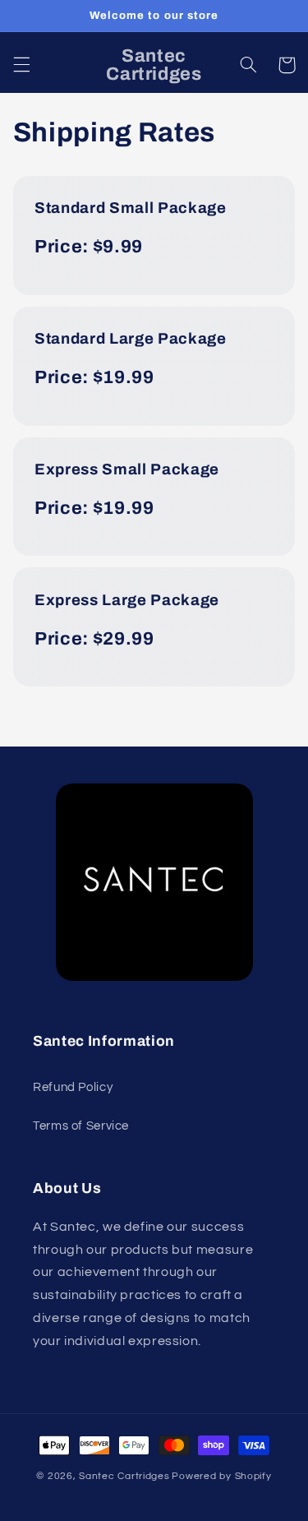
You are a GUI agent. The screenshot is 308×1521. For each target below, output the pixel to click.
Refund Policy (73, 1087)
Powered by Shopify (221, 1476)
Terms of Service (81, 1126)
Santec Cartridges (124, 1476)
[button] (21, 65)
